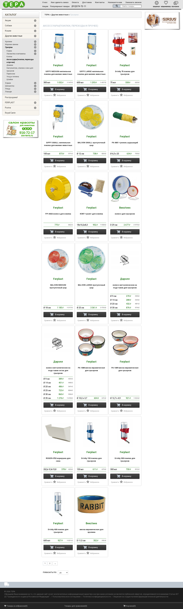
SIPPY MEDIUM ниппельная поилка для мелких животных (58, 69)
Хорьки (8, 83)
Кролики (8, 42)
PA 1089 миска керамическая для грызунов (124, 366)
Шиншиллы (9, 86)
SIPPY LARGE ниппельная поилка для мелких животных (91, 69)
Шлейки (10, 79)
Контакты (100, 2)
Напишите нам (115, 2)
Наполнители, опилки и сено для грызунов (20, 69)
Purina (8, 108)
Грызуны (9, 47)
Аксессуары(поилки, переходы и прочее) (20, 60)
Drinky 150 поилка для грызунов (91, 456)
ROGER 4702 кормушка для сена (58, 456)
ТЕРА (46, 15)
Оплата (75, 2)
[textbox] (127, 6)
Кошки (8, 31)
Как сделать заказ (59, 2)
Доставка (87, 2)
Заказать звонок (133, 2)
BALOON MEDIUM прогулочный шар (58, 283)
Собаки (8, 25)
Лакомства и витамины (16, 54)
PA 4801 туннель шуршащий (125, 139)
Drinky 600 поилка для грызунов (58, 527)
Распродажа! (11, 97)
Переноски (11, 74)
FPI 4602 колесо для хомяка (58, 210)
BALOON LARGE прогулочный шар (91, 283)
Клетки (9, 57)
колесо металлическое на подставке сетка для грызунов (58, 367)
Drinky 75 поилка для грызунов (125, 69)
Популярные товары (60, 6)
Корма (9, 51)
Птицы (7, 89)
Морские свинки (11, 44)
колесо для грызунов (125, 210)
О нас (44, 2)
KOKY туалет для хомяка (91, 210)
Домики (10, 65)
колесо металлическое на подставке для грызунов (125, 283)
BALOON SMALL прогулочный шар (91, 140)
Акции (45, 6)
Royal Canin (10, 113)
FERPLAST (10, 102)
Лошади (8, 92)
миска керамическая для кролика (91, 527)
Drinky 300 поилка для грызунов (125, 456)
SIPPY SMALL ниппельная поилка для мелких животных (58, 140)
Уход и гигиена (13, 77)
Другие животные (13, 36)
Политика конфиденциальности (97, 597)
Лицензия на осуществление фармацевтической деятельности (140, 597)
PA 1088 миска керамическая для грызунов (91, 366)
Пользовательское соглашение (66, 597)
